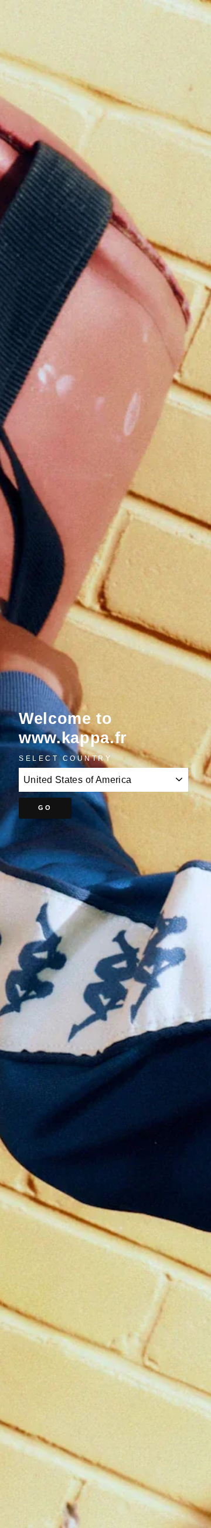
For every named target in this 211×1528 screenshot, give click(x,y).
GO (45, 807)
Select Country (65, 758)
